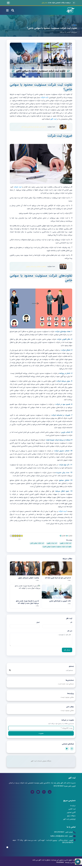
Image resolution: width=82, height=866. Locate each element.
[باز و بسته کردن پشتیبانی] (78, 862)
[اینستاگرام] (72, 749)
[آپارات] (67, 749)
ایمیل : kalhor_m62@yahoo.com (61, 836)
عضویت (41, 733)
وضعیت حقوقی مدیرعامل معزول (36, 266)
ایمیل (38, 622)
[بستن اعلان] (74, 2)
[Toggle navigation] (7, 10)
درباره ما (73, 805)
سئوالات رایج (71, 816)
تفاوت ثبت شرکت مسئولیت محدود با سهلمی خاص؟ (57, 547)
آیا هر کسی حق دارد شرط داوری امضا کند (33, 127)
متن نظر (69, 631)
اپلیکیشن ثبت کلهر (69, 819)
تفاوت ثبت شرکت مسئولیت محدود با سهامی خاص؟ (52, 28)
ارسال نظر (67, 650)
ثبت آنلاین (72, 809)
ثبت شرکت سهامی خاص (37, 543)
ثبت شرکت (44, 97)
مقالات (74, 25)
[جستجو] (10, 670)
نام (71, 622)
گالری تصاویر (71, 812)
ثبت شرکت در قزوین (65, 543)
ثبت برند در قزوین (52, 543)
